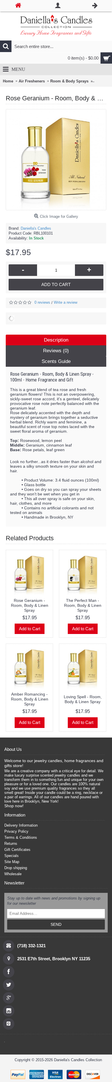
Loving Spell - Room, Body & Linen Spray (83, 699)
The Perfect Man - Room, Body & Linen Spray (82, 605)
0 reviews (42, 302)
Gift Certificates (17, 849)
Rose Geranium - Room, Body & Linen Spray (29, 605)
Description (56, 340)
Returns (10, 843)
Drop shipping (15, 868)
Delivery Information (21, 825)
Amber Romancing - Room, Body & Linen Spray (29, 699)
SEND (56, 924)
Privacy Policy (16, 831)
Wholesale (13, 874)
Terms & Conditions (20, 837)
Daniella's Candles (36, 228)
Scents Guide (56, 361)
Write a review (65, 302)
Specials (11, 856)
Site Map (11, 862)
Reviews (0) (56, 350)
